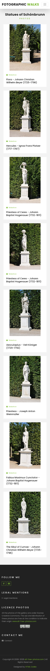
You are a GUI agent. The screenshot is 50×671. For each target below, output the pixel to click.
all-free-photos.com (34, 659)
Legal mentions (10, 598)
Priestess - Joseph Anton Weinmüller (20, 413)
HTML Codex (31, 666)
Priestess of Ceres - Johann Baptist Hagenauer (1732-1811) (23, 214)
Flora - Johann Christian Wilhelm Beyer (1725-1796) (21, 81)
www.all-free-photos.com (24, 621)
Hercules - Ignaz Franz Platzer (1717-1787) (23, 147)
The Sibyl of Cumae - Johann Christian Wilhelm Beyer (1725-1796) (24, 550)
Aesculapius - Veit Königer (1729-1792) (21, 346)
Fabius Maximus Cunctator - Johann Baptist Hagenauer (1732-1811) (23, 480)
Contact (8, 640)
